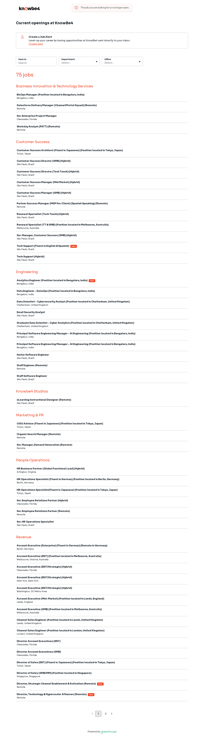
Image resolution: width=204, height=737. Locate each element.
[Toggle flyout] (96, 61)
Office (107, 59)
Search (22, 59)
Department (68, 59)
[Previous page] (92, 714)
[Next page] (111, 714)
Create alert (36, 44)
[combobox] (61, 62)
